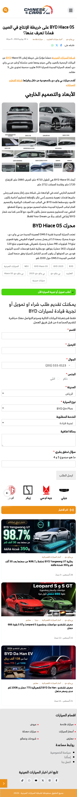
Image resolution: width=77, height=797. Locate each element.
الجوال (71, 359)
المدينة (70, 387)
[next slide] (7, 493)
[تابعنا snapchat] (29, 780)
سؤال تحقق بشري (64, 452)
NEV (27, 266)
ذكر (65, 378)
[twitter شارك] (57, 45)
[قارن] (3, 783)
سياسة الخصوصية (60, 752)
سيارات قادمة (67, 724)
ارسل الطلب (66, 475)
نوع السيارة (68, 402)
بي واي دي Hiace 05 (13, 273)
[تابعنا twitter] (42, 780)
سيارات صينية (38, 280)
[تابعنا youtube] (35, 780)
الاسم (71, 330)
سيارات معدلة (29, 731)
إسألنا (67, 757)
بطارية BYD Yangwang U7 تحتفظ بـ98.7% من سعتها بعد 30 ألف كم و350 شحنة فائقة (39, 563)
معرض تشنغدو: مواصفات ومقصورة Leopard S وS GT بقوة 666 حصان (40, 626)
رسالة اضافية (68, 431)
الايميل (70, 344)
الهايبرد (69, 273)
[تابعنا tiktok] (22, 780)
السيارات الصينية (11, 266)
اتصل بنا (66, 761)
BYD (71, 266)
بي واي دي (55, 273)
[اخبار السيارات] (38, 10)
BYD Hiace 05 (41, 266)
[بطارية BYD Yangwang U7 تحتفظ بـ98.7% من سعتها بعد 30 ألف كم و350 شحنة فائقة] (38, 536)
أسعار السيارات (66, 731)
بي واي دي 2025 (37, 273)
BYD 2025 (58, 266)
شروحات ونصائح (28, 738)
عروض (33, 724)
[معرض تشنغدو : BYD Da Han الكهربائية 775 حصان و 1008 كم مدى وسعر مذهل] (38, 662)
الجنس (71, 374)
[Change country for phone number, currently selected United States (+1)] (72, 365)
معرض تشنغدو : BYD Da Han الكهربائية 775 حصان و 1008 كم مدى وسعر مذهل (40, 689)
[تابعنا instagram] (49, 780)
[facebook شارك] (61, 45)
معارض (70, 738)
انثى (52, 378)
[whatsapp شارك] (52, 45)
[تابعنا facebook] (56, 780)
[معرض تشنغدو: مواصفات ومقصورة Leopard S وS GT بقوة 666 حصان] (38, 599)
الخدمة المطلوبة (66, 417)
